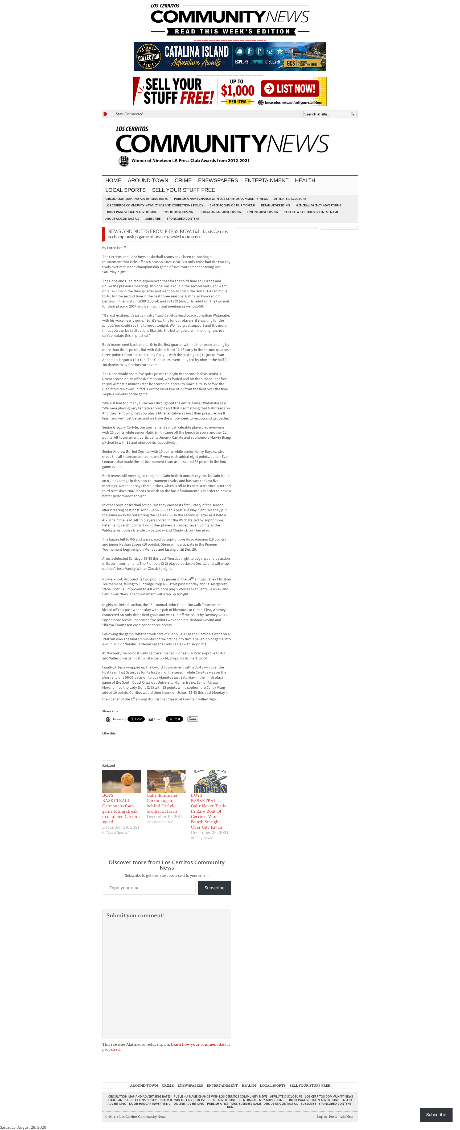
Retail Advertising (275, 205)
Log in (322, 1117)
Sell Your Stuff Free (183, 190)
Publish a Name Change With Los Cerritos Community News (221, 199)
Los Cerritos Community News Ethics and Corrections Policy (154, 205)
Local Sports (125, 190)
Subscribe (153, 219)
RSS (230, 1106)
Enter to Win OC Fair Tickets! (232, 205)
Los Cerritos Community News (141, 1117)
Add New (346, 1117)
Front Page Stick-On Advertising (131, 212)
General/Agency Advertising (319, 205)
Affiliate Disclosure (290, 199)
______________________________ (230, 39)
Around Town (148, 180)
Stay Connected (129, 114)
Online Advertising (262, 212)
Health (305, 180)
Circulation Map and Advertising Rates (136, 199)
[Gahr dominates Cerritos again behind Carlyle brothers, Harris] (166, 781)
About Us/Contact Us (122, 219)
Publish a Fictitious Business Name (311, 212)
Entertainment (266, 180)
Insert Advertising (178, 212)
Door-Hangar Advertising (220, 212)
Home (113, 180)
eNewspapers (218, 180)
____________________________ (230, 74)
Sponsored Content (183, 219)
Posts (333, 1117)
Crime (183, 180)
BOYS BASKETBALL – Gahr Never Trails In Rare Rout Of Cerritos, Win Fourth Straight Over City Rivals (208, 811)
